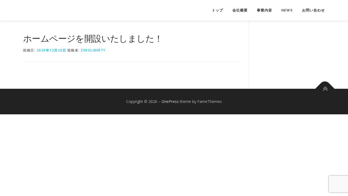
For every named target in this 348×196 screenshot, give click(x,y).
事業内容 (264, 10)
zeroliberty (93, 50)
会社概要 (240, 10)
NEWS (287, 10)
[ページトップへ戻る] (325, 89)
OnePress (170, 101)
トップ (217, 10)
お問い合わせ (313, 10)
